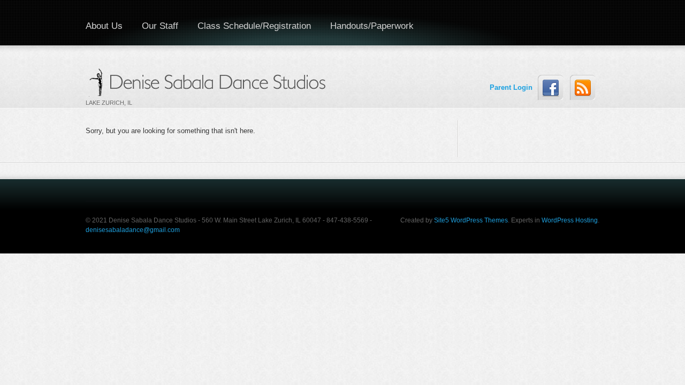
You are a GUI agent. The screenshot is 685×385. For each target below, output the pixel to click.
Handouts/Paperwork (372, 26)
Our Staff (160, 26)
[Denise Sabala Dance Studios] (209, 81)
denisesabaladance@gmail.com (133, 230)
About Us (104, 26)
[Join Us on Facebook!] (550, 87)
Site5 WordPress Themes (471, 220)
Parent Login (502, 87)
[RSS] (582, 87)
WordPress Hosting (570, 220)
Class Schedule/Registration (254, 26)
